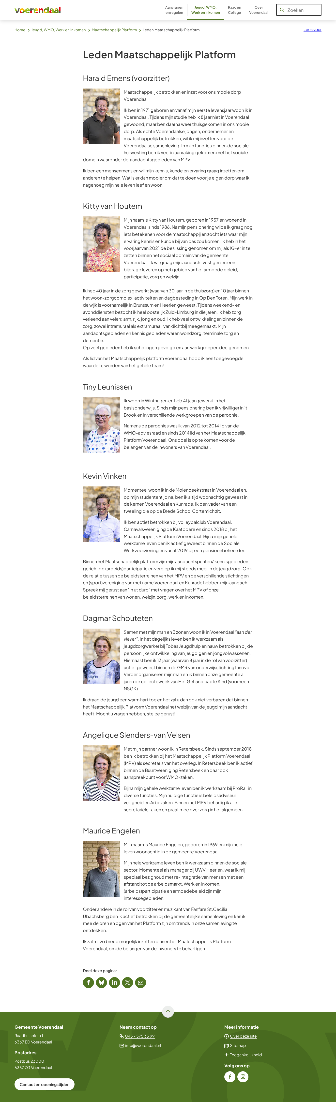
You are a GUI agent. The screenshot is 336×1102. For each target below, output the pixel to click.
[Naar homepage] (38, 10)
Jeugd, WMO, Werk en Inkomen (58, 29)
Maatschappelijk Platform (114, 29)
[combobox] (298, 10)
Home (20, 29)
